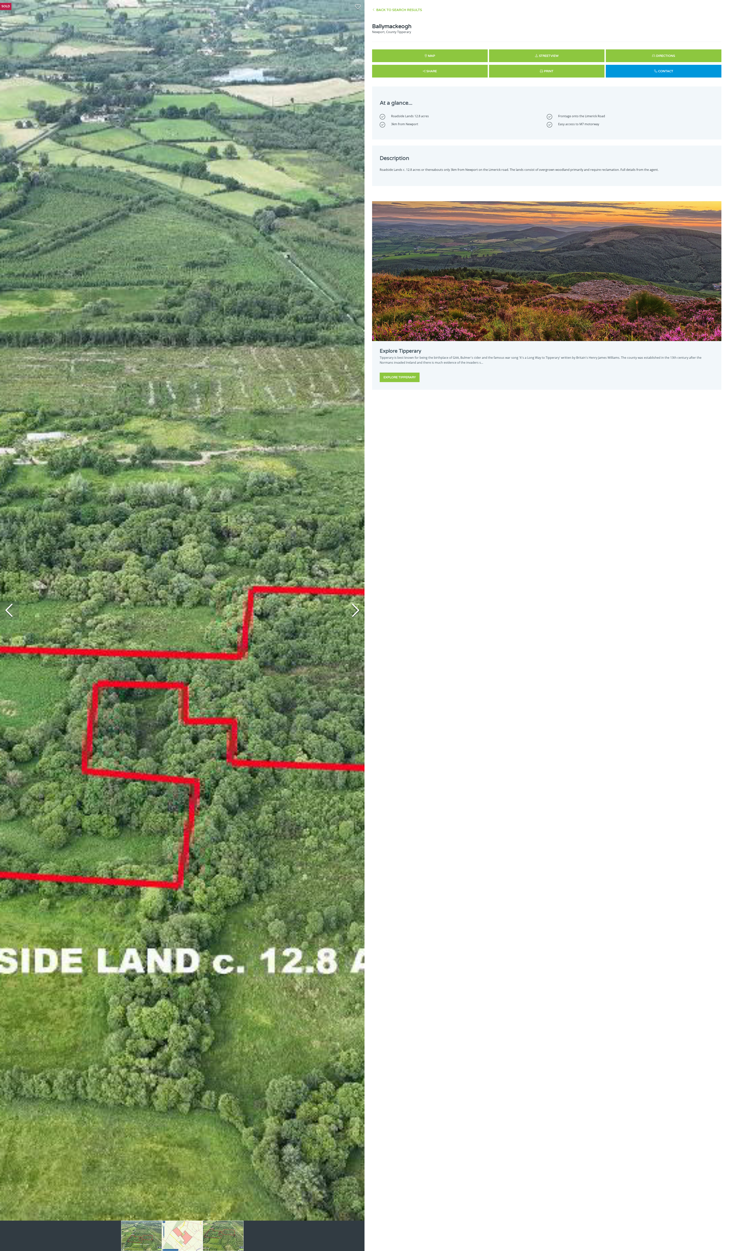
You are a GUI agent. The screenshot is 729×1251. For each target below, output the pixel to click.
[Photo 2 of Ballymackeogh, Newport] (182, 1236)
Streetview (549, 56)
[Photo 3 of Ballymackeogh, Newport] (223, 1236)
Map (431, 56)
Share (431, 71)
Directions (665, 56)
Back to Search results (399, 10)
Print (548, 71)
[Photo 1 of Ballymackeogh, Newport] (141, 1236)
